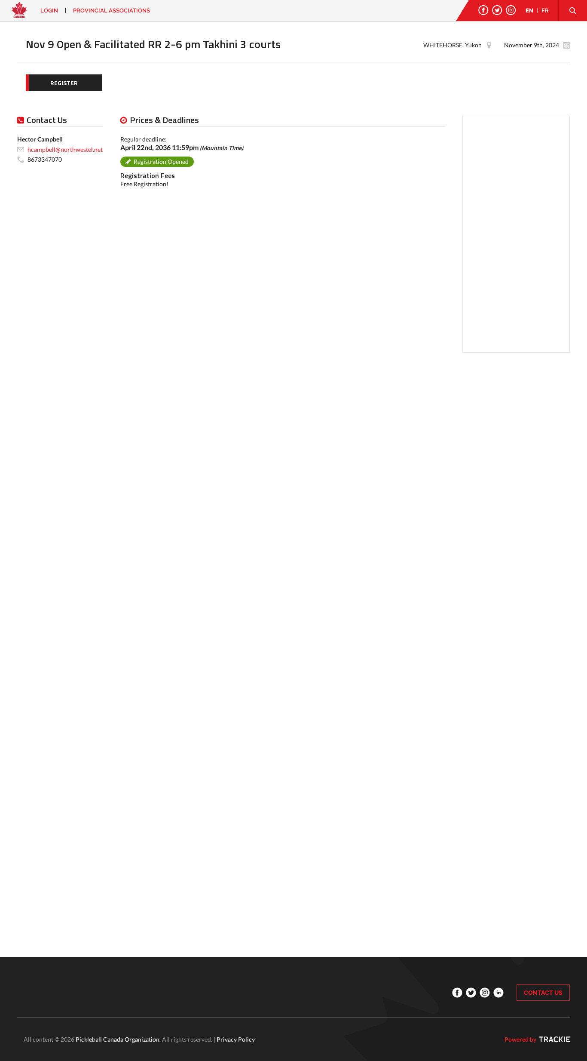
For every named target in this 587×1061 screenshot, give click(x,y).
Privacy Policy (236, 1039)
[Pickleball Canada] (19, 14)
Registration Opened (161, 161)
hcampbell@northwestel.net (65, 149)
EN (529, 10)
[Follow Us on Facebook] (483, 10)
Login (49, 10)
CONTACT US (543, 992)
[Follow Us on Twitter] (497, 10)
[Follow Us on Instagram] (511, 10)
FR (545, 10)
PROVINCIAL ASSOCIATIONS (111, 10)
